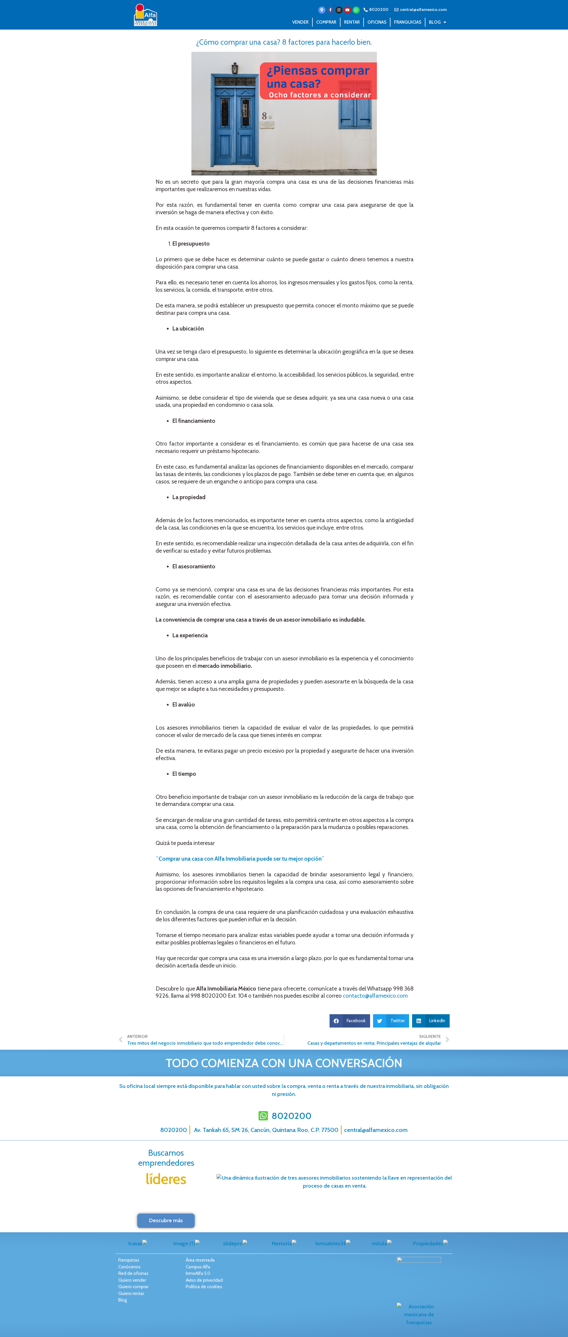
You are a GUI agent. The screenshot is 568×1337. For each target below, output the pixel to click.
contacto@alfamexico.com (375, 995)
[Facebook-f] (330, 10)
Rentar (352, 22)
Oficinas (376, 22)
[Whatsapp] (356, 10)
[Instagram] (339, 10)
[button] (350, 1021)
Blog (434, 22)
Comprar (326, 22)
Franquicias (407, 22)
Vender (300, 22)
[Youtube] (347, 10)
